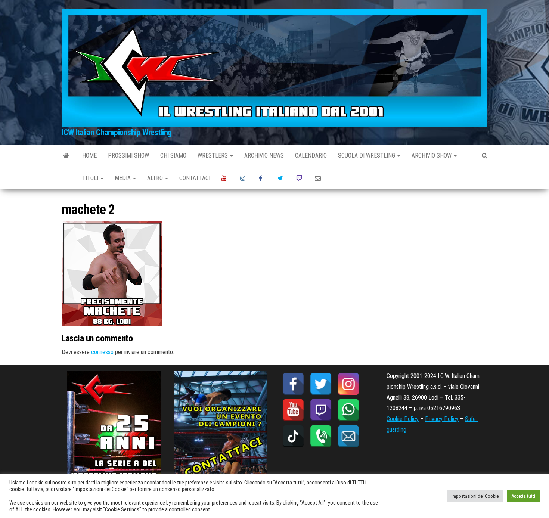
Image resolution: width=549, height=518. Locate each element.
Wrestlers (213, 155)
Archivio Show (432, 155)
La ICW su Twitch (300, 178)
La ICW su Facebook (262, 178)
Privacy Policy (442, 418)
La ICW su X (281, 178)
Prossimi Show (128, 155)
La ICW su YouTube (225, 178)
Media (123, 178)
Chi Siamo (173, 155)
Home (89, 155)
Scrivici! (318, 178)
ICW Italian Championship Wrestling (117, 132)
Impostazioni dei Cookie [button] (475, 496)
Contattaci (194, 178)
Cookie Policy (403, 418)
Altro (155, 178)
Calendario (311, 155)
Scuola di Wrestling (367, 155)
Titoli (91, 178)
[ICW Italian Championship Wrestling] (66, 156)
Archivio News (264, 155)
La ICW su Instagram (244, 178)
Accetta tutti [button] (523, 496)
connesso (102, 352)
